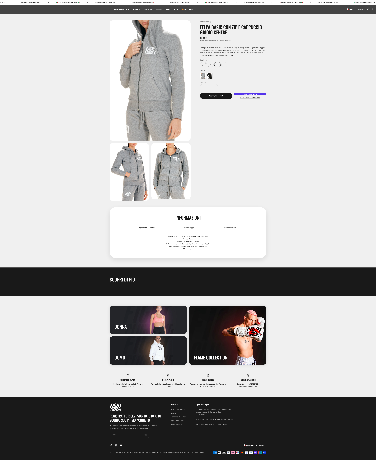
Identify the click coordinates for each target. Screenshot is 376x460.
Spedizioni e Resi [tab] (229, 228)
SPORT (135, 9)
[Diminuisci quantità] (203, 86)
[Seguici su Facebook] (111, 445)
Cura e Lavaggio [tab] (188, 228)
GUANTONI (148, 9)
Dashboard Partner (178, 409)
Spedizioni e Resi (177, 420)
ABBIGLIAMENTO (120, 9)
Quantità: (203, 82)
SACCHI (159, 9)
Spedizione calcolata (216, 40)
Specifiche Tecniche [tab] (147, 228)
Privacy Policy (176, 424)
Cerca (173, 413)
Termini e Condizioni (178, 417)
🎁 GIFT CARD (187, 9)
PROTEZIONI (171, 9)
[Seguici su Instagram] (116, 445)
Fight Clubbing (205, 22)
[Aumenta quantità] (215, 86)
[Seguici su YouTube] (121, 445)
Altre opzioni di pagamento (250, 97)
